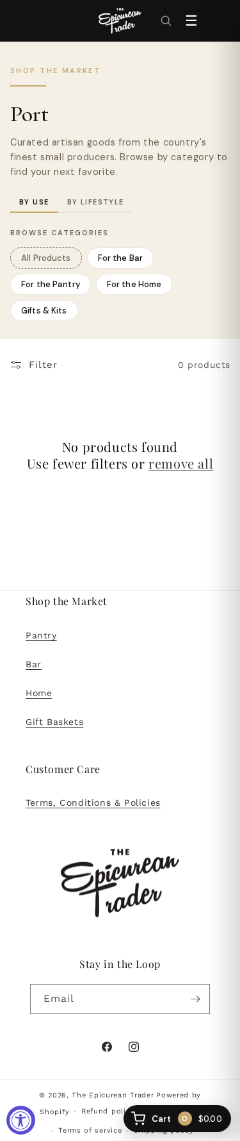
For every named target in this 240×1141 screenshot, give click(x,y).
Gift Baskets (54, 722)
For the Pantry (50, 284)
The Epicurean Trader (113, 1095)
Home (39, 693)
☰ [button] (191, 21)
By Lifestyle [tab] (95, 201)
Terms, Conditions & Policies (93, 802)
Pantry (41, 635)
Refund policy (107, 1111)
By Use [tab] (34, 201)
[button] (166, 20)
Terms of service (90, 1130)
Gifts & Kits (38, 308)
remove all (180, 463)
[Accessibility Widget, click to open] (20, 1120)
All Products (46, 258)
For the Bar (120, 258)
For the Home (134, 284)
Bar (34, 664)
